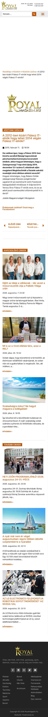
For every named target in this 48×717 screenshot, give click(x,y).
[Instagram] (24, 670)
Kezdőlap (7, 71)
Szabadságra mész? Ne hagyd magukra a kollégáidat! (19, 407)
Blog (33, 696)
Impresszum (36, 680)
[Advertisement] (24, 45)
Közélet (16, 71)
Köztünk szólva (29, 71)
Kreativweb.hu (28, 715)
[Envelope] (35, 670)
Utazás (20, 680)
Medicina (6, 693)
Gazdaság (7, 683)
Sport (5, 696)
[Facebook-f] (13, 670)
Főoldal (5, 676)
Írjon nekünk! (36, 699)
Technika (6, 690)
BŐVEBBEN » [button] (7, 311)
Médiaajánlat (36, 676)
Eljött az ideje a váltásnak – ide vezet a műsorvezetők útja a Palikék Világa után (24, 286)
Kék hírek (20, 683)
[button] (43, 14)
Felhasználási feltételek (36, 687)
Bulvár (5, 703)
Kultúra (5, 686)
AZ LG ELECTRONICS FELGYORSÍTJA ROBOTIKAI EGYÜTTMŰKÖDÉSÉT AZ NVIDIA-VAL (23, 601)
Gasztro (6, 700)
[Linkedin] (18, 670)
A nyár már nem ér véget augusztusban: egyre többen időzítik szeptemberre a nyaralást (23, 539)
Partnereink (35, 683)
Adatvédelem (36, 692)
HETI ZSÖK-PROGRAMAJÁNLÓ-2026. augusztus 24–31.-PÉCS (23, 478)
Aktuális (6, 680)
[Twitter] (30, 670)
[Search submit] (34, 14)
